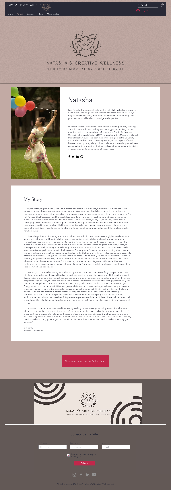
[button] (162, 5)
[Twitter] (73, 156)
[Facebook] (69, 156)
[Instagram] (81, 156)
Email (104, 443)
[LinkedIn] (77, 156)
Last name (74, 443)
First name (42, 443)
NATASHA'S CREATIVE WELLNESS (24, 5)
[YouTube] (94, 474)
